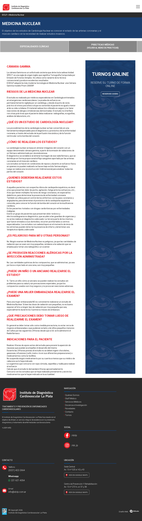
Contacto (69, 412)
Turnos (68, 415)
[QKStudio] (134, 511)
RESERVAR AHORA (110, 94)
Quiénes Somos (72, 395)
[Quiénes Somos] (28, 404)
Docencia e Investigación (76, 405)
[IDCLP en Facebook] (67, 435)
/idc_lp (74, 445)
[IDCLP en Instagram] (67, 445)
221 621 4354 (18, 480)
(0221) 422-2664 (16, 470)
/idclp (74, 435)
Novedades (70, 408)
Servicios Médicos (73, 402)
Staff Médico (70, 398)
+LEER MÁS (6, 428)
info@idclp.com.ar (17, 492)
